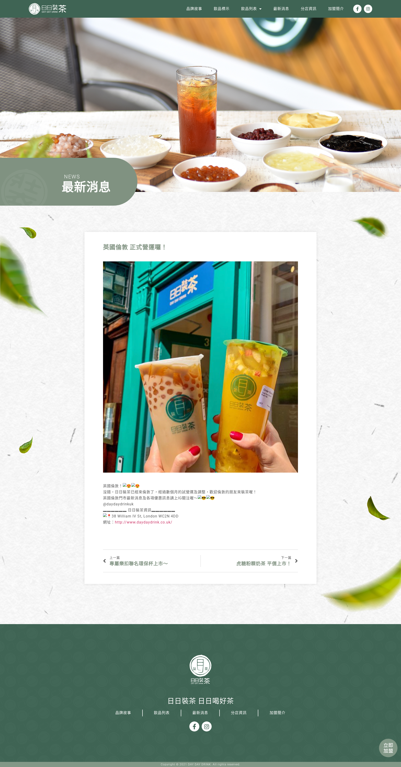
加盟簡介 (336, 9)
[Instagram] (368, 9)
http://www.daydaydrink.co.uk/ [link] (143, 522)
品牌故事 (194, 9)
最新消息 (281, 9)
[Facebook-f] (357, 9)
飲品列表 (249, 9)
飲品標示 (222, 9)
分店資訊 (309, 9)
